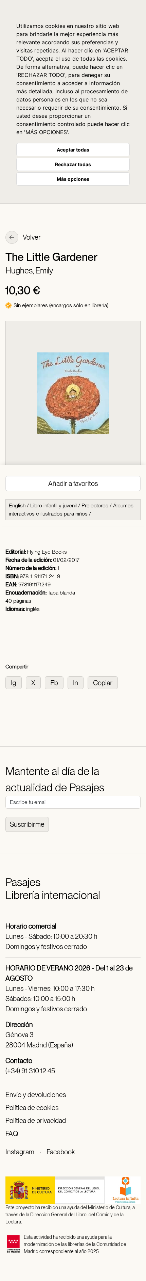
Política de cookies (31, 1108)
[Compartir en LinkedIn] (78, 682)
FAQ (11, 1133)
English (17, 505)
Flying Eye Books (47, 552)
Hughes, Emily (29, 270)
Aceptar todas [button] (73, 150)
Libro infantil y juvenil (53, 505)
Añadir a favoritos (73, 483)
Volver (31, 237)
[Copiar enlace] (104, 682)
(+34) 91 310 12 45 (30, 1071)
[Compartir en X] (35, 682)
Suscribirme (27, 824)
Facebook (61, 1152)
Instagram (19, 1152)
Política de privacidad (35, 1121)
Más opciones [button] (73, 179)
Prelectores (94, 505)
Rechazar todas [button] (73, 164)
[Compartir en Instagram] (15, 682)
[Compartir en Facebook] (56, 682)
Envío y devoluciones (35, 1095)
